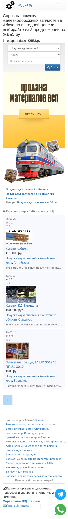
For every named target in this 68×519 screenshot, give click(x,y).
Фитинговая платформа (41, 424)
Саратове (25, 319)
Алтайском (21, 262)
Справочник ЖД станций (21, 501)
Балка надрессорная (19, 450)
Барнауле (20, 380)
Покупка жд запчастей (21, 258)
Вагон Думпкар (15, 428)
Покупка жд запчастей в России (27, 189)
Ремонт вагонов (15, 424)
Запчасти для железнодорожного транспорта (34, 476)
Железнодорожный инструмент (25, 467)
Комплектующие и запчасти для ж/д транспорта (35, 441)
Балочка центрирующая (21, 454)
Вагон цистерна (34, 433)
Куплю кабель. (17, 249)
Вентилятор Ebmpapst (47, 458)
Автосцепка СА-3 (16, 446)
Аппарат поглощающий (43, 446)
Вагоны (39, 420)
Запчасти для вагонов (19, 471)
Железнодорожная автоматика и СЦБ (29, 463)
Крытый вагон (14, 437)
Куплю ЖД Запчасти (22, 305)
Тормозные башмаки (19, 458)
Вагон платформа (37, 428)
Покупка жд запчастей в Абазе (37, 202)
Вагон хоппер (14, 433)
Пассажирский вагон (37, 437)
